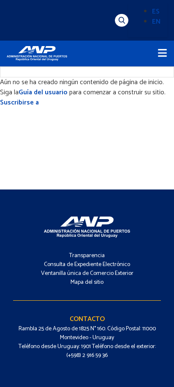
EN (156, 21)
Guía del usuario (43, 92)
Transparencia (87, 256)
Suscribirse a (19, 102)
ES (156, 11)
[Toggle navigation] (162, 53)
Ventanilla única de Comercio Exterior (87, 273)
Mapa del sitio (87, 282)
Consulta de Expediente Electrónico (87, 264)
